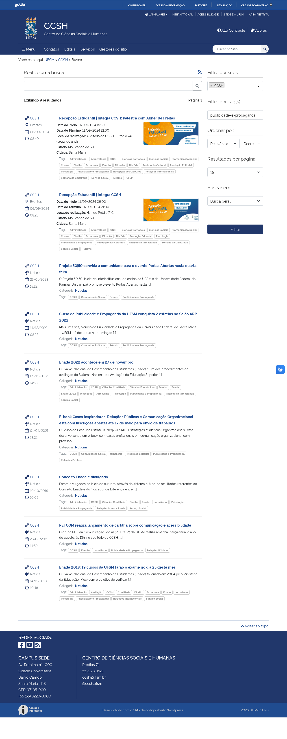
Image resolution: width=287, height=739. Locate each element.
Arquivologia (98, 159)
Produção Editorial (181, 165)
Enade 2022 (68, 393)
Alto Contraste (233, 30)
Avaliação (96, 592)
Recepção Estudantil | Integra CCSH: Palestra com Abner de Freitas (117, 117)
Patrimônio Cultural (154, 165)
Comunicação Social (184, 159)
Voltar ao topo (256, 625)
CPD (265, 710)
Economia (92, 165)
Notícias (81, 290)
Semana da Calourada (74, 177)
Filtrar (235, 229)
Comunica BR (137, 5)
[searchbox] (227, 85)
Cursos (65, 165)
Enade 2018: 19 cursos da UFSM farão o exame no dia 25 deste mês (117, 567)
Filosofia (120, 165)
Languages (157, 14)
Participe (201, 5)
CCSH (34, 118)
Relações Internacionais (160, 171)
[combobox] (235, 86)
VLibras (260, 30)
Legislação (224, 5)
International (182, 14)
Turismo (117, 177)
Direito (78, 165)
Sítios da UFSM (233, 14)
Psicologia (67, 171)
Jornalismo (102, 393)
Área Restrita (259, 14)
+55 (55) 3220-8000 (34, 695)
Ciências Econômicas (142, 387)
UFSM (129, 177)
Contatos (51, 48)
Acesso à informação (170, 5)
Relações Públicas (71, 460)
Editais (69, 48)
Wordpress (175, 710)
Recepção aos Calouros (127, 171)
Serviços (87, 48)
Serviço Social (99, 177)
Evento (106, 165)
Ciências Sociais (158, 159)
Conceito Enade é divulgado (83, 476)
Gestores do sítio (113, 48)
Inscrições (86, 393)
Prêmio (114, 345)
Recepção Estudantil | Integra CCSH (90, 194)
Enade (175, 387)
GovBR (20, 5)
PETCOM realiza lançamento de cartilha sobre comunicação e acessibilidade (125, 525)
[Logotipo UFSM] (31, 27)
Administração (78, 159)
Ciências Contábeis (133, 159)
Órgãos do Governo (254, 5)
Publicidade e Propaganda (93, 171)
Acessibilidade (208, 14)
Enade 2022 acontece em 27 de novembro (96, 362)
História (133, 165)
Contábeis (124, 592)
